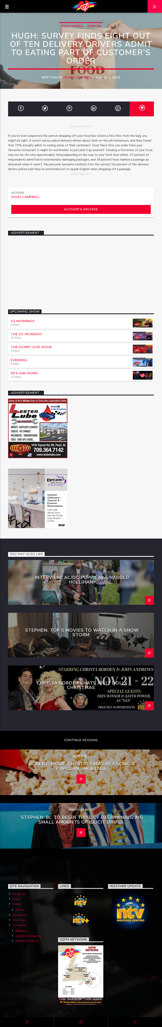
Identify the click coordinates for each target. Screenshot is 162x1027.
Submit (19, 910)
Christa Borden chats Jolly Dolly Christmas (82, 685)
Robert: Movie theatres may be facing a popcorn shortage (82, 766)
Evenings (19, 360)
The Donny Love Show (31, 347)
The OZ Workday (26, 334)
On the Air (18, 894)
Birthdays (21, 931)
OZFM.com (94, 26)
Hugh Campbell (72, 26)
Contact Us (19, 925)
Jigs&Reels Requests (28, 936)
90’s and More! (24, 373)
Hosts (16, 899)
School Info (19, 915)
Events (16, 904)
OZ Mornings (23, 321)
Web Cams (19, 920)
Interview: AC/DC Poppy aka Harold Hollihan (82, 579)
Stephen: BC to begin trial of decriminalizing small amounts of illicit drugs (82, 819)
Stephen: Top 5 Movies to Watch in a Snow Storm (82, 632)
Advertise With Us (27, 941)
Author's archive (81, 209)
